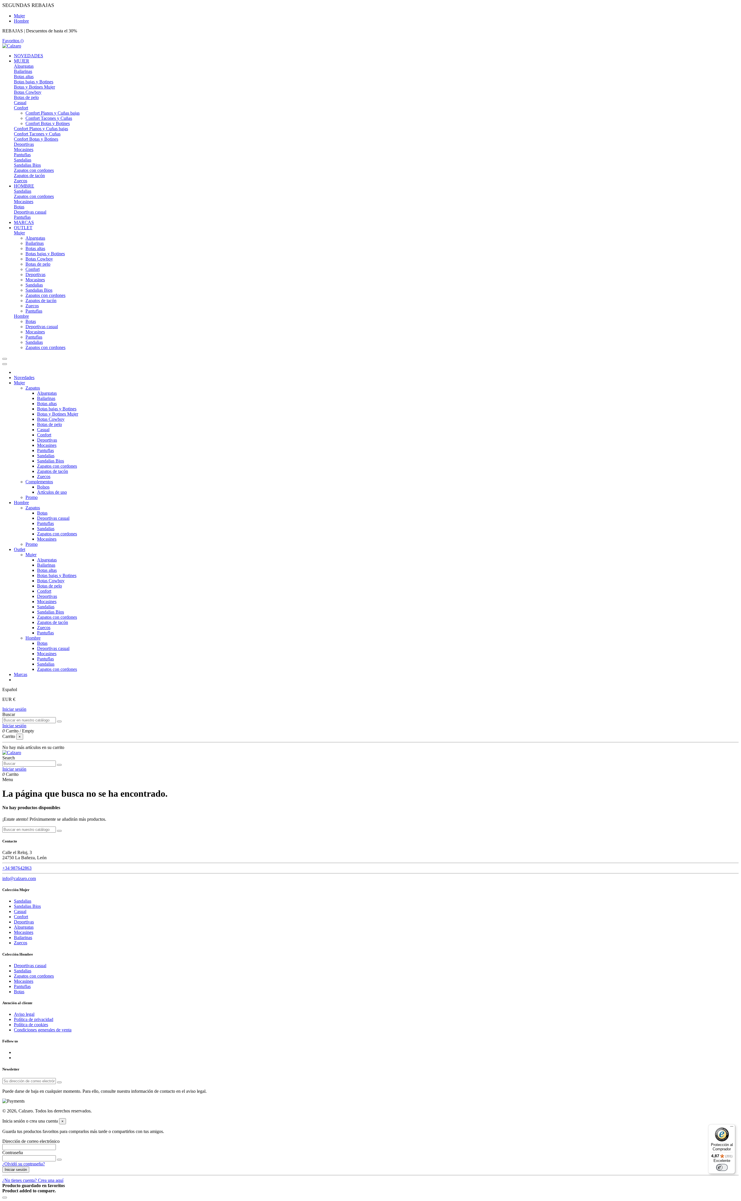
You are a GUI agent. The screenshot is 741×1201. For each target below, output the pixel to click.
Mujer (19, 15)
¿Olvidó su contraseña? (23, 1163)
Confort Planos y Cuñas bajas (52, 113)
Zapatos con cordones (34, 170)
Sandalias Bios (27, 165)
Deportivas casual (30, 212)
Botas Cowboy (27, 92)
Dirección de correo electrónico (31, 1141)
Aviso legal (24, 1014)
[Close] (4, 364)
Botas (19, 206)
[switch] (722, 1167)
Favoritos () (12, 40)
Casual (20, 102)
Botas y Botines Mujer (34, 87)
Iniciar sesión (14, 709)
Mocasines (23, 149)
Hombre (21, 21)
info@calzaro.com (19, 878)
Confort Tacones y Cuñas (48, 118)
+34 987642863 (17, 868)
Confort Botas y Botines (47, 123)
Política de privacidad (33, 1019)
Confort (21, 107)
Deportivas (24, 144)
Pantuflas (22, 154)
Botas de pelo (26, 97)
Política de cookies (31, 1024)
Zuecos (20, 180)
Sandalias (22, 159)
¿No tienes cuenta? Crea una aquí (32, 1180)
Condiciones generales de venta (42, 1029)
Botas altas (24, 76)
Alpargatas (24, 66)
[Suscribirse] (59, 1082)
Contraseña (12, 1152)
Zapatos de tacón (29, 175)
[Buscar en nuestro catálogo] (59, 721)
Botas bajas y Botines (33, 81)
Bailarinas (23, 71)
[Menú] (731, 1127)
